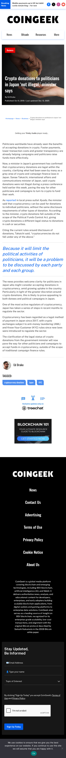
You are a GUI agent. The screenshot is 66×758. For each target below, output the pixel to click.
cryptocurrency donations (14, 382)
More (56, 34)
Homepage (10, 118)
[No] (62, 748)
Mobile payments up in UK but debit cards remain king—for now (28, 4)
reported (11, 200)
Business (10, 50)
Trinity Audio (31, 133)
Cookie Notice (33, 552)
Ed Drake (11, 97)
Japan (31, 382)
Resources (41, 34)
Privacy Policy (33, 539)
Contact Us (33, 502)
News (9, 34)
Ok (33, 753)
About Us (33, 564)
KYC (40, 382)
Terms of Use (33, 527)
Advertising (33, 514)
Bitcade (25, 34)
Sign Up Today (14, 726)
